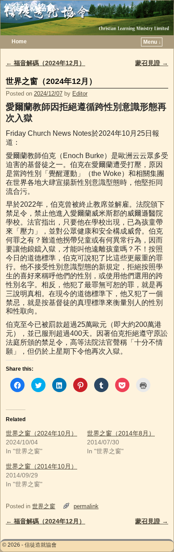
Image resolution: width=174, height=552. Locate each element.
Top (153, 531)
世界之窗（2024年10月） (41, 433)
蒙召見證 (151, 63)
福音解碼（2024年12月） (45, 63)
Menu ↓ (152, 42)
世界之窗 (43, 506)
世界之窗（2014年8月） (121, 433)
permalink (86, 506)
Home (19, 41)
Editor (79, 93)
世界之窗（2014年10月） (41, 466)
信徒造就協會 (29, 7)
